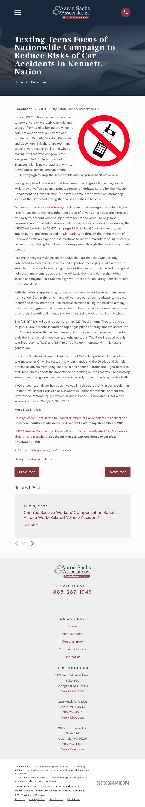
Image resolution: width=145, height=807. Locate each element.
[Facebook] (68, 603)
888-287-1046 (72, 592)
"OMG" (18, 170)
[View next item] (32, 543)
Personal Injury (72, 641)
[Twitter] (58, 603)
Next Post (118, 472)
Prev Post (27, 472)
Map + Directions (72, 691)
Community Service (72, 649)
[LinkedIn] (87, 603)
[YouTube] (77, 603)
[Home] (71, 12)
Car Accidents (42, 459)
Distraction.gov (73, 234)
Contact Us (72, 657)
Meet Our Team (72, 634)
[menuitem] (19, 799)
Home (72, 626)
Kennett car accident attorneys (43, 207)
